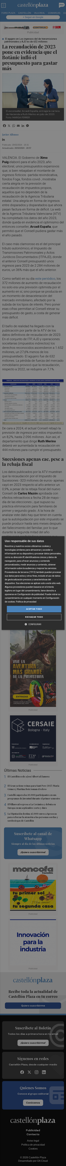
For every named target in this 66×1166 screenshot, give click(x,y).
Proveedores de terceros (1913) (20, 572)
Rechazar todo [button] (34, 617)
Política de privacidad (26, 602)
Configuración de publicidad (30, 594)
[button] (33, 624)
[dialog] (33, 583)
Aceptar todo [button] (34, 609)
